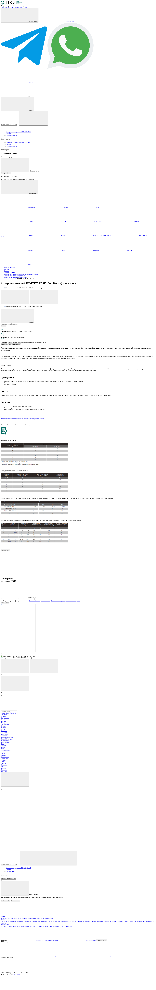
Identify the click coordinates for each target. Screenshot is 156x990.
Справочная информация (8, 926)
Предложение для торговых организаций (33, 921)
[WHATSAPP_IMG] (70, 68)
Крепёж (6, 271)
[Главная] (11, 4)
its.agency (17, 974)
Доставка (49, 921)
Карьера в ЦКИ (22, 918)
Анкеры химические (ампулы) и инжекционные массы (21, 274)
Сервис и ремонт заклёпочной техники (136, 921)
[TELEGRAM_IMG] (24, 68)
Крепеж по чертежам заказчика (10, 921)
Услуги (3, 920)
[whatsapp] (41, 971)
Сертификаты (32, 918)
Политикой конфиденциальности (39, 601)
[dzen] (124, 956)
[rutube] (96, 956)
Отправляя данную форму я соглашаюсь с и (41, 601)
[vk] (14, 956)
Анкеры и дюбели (10, 272)
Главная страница (9, 267)
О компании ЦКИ (12, 918)
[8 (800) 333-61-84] (14, 96)
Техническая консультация (90, 921)
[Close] (1, 789)
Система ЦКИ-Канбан (59, 921)
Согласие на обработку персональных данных (51, 926)
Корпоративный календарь (45, 918)
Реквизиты (69, 926)
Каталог (6, 269)
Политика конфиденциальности (26, 926)
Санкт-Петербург (11, 713)
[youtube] (42, 956)
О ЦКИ (3, 916)
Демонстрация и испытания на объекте (111, 921)
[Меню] (29, 96)
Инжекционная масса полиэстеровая (15, 277)
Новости (3, 918)
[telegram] (69, 956)
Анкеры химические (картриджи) (14, 275)
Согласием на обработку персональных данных (65, 601)
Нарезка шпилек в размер (74, 921)
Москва (30, 82)
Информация (5, 924)
